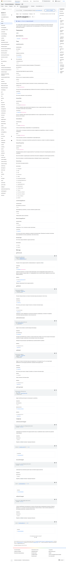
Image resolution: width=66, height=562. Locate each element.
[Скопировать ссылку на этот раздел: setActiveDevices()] (25, 318)
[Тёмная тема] (55, 256)
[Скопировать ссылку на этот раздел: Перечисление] (22, 166)
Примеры (32, 6)
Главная (17, 13)
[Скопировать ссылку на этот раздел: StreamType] (22, 237)
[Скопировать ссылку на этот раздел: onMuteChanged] (25, 496)
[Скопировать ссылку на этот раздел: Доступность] (24, 36)
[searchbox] (6, 9)
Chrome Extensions (9, 4)
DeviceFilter (19, 269)
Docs (2, 4)
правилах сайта (35, 542)
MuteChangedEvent (20, 531)
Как (14, 6)
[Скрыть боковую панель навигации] (12, 560)
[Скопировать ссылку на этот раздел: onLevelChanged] (25, 459)
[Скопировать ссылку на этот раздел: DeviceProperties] (25, 143)
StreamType (19, 112)
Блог (31, 1)
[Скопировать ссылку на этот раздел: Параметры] (21, 265)
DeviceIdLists (19, 334)
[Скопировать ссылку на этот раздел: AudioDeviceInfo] (24, 44)
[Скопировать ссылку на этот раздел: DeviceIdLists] (23, 118)
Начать (6, 6)
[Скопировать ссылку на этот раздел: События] (22, 419)
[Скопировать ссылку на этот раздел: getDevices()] (23, 253)
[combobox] (46, 1)
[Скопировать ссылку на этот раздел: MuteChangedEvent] (26, 218)
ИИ (17, 6)
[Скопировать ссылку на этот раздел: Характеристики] (22, 47)
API (22, 4)
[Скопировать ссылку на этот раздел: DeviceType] (22, 161)
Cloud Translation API (39, 10)
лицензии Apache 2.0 (20, 542)
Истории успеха (25, 1)
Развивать (11, 6)
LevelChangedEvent (20, 491)
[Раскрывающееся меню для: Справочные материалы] (29, 6)
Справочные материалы (24, 6)
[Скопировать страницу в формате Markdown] (33, 17)
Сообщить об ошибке (17, 551)
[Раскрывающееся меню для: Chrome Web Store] (43, 6)
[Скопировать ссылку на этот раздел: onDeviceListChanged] (27, 421)
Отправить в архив (34, 554)
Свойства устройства (20, 408)
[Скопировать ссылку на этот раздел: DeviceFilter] (22, 98)
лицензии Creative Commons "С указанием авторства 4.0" (44, 541)
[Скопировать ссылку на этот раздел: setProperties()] (24, 387)
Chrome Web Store (39, 6)
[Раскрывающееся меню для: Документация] (21, 1)
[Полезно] (53, 14)
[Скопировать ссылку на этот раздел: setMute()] (21, 350)
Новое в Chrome (36, 1)
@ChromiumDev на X (52, 551)
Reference (17, 4)
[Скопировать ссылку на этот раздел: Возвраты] (20, 277)
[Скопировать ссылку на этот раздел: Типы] (20, 41)
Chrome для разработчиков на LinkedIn (55, 554)
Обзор (2, 6)
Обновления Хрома (34, 551)
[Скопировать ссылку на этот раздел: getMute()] (22, 286)
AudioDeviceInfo (22, 279)
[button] (6, 155)
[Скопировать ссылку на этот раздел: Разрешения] (24, 30)
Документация (17, 1)
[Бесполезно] (54, 14)
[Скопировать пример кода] (56, 256)
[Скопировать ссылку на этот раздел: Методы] (21, 250)
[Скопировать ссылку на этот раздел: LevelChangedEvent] (26, 200)
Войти (64, 1)
